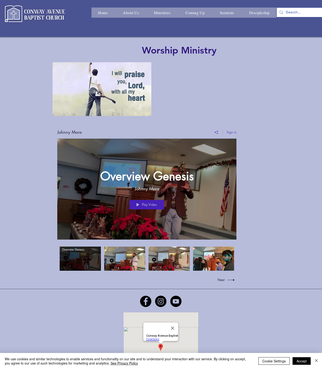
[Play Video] (80, 258)
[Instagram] (160, 301)
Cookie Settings (274, 361)
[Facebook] (145, 301)
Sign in (231, 132)
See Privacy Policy (124, 363)
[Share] (216, 132)
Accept (302, 361)
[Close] (316, 361)
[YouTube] (176, 301)
